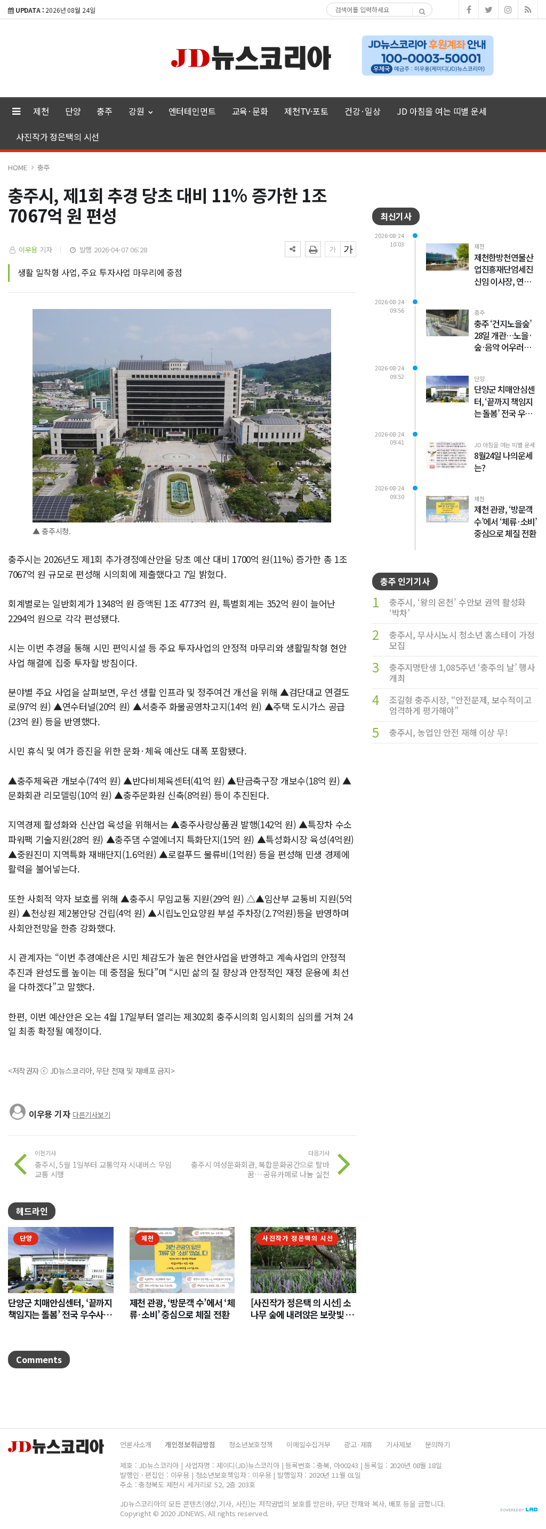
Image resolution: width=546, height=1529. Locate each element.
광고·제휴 (358, 1444)
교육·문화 (250, 111)
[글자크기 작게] (333, 249)
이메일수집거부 (308, 1444)
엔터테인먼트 (192, 111)
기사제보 (398, 1444)
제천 (41, 111)
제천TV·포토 (306, 111)
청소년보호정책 (251, 1444)
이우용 (28, 249)
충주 (105, 111)
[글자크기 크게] (348, 249)
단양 (73, 111)
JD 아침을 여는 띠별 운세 (442, 111)
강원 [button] (138, 111)
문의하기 (437, 1444)
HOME (17, 167)
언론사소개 (135, 1444)
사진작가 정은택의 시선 (57, 136)
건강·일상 (362, 111)
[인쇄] (313, 249)
